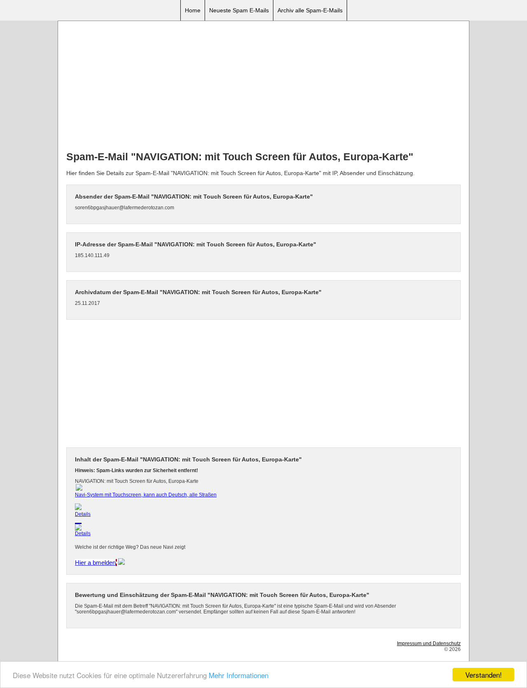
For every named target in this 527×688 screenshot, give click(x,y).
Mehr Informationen (238, 675)
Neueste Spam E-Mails (239, 10)
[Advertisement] (263, 87)
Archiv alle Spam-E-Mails (310, 10)
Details (83, 514)
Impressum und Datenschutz (429, 643)
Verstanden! (483, 674)
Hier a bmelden (95, 562)
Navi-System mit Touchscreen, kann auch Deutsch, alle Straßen (146, 495)
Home (193, 10)
